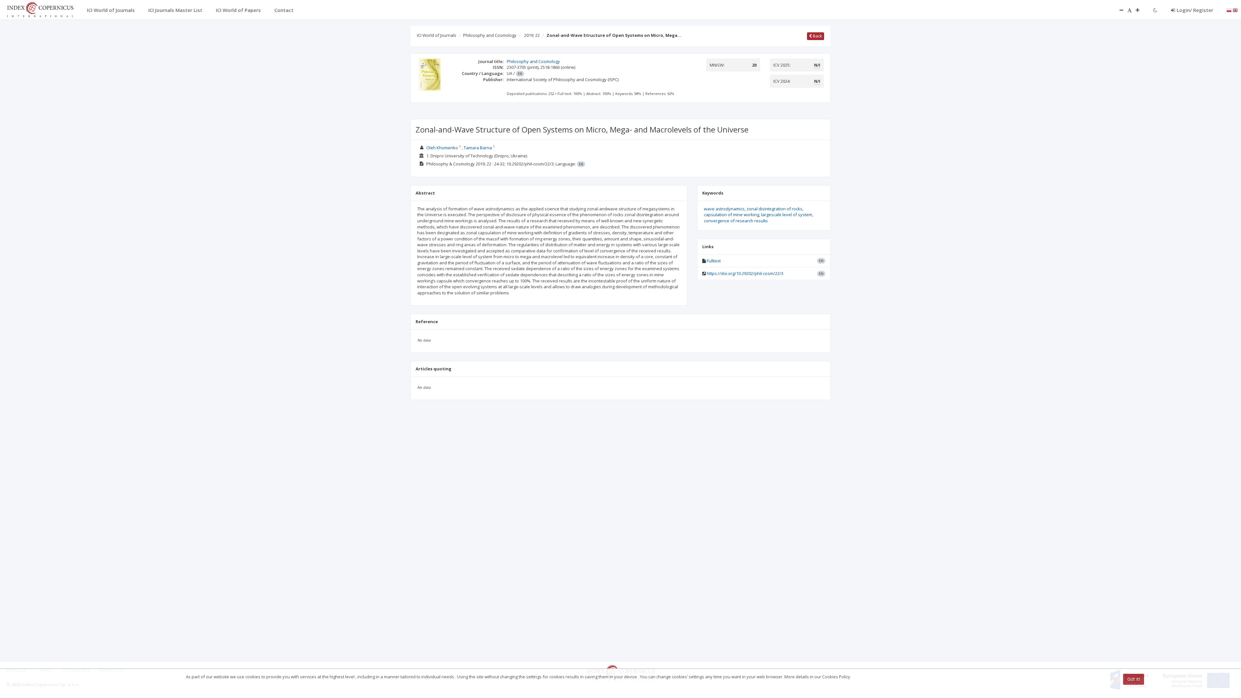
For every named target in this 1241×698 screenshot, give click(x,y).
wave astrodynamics (724, 209)
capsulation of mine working (731, 214)
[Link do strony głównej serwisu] (40, 9)
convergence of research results (736, 221)
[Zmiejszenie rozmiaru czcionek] (1118, 10)
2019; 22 (532, 35)
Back (817, 36)
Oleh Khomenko (442, 148)
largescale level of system (786, 214)
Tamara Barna (478, 148)
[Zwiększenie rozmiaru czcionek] (1140, 10)
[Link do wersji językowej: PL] (1229, 10)
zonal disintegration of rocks (774, 209)
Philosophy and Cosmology (489, 35)
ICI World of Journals (436, 35)
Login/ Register (1195, 10)
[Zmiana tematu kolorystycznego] (1155, 10)
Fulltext (714, 261)
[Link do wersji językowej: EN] (1235, 10)
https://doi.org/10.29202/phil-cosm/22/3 (745, 273)
